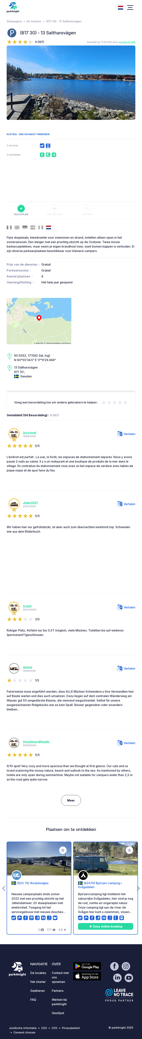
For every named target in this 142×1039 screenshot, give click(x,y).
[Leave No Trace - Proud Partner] (119, 994)
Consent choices (24, 1032)
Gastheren (37, 991)
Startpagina (14, 21)
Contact (88, 214)
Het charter (38, 982)
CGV (54, 1028)
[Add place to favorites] (63, 850)
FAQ (33, 999)
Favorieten (54, 214)
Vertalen (129, 434)
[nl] (120, 7)
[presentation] (11, 82)
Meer (71, 800)
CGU (44, 1028)
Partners (57, 991)
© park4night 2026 (121, 1027)
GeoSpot (58, 1013)
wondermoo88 (127, 42)
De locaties (34, 21)
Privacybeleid (71, 1028)
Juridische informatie (23, 1028)
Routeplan (21, 214)
